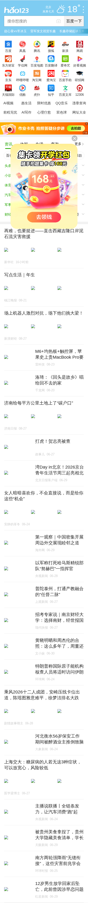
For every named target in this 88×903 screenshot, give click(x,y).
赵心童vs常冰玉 (15, 31)
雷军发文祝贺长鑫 (43, 31)
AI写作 (27, 112)
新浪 (65, 50)
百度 (8, 50)
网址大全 (79, 112)
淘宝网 (37, 80)
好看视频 (79, 65)
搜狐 (51, 50)
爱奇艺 (65, 65)
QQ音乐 (61, 103)
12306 (79, 94)
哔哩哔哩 (22, 80)
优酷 (22, 94)
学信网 (22, 65)
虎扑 (37, 94)
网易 (80, 50)
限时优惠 (44, 103)
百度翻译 (51, 65)
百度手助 (65, 80)
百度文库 (65, 94)
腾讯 (37, 50)
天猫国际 (8, 94)
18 (72, 9)
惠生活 (26, 103)
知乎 (51, 94)
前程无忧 (10, 112)
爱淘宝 (51, 80)
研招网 (79, 80)
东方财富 (8, 65)
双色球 (61, 112)
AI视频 (8, 103)
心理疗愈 (44, 112)
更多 (78, 144)
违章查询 (79, 103)
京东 (8, 80)
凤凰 (22, 50)
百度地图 (37, 65)
